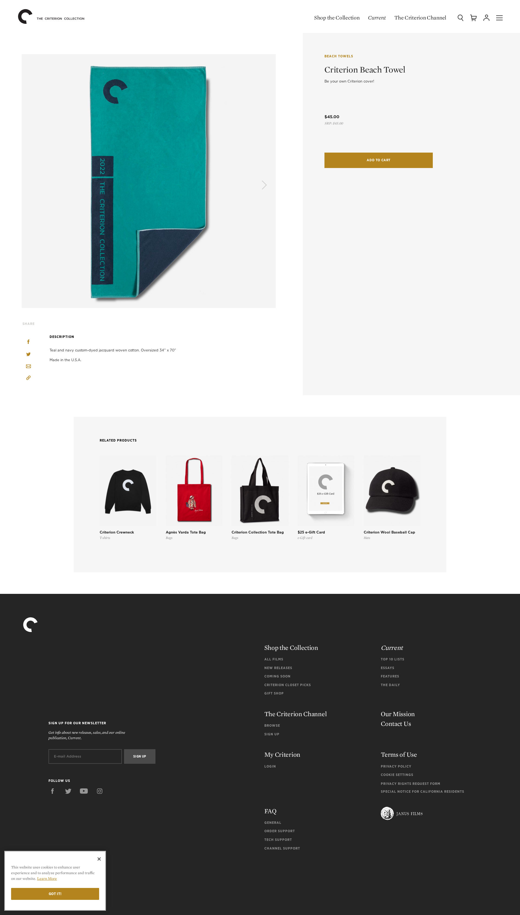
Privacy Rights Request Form (410, 784)
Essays (387, 668)
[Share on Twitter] (28, 354)
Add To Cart (379, 160)
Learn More (47, 878)
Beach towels (338, 56)
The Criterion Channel (420, 17)
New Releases (278, 668)
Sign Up (272, 734)
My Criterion (282, 754)
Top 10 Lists (392, 659)
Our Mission (398, 714)
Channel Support (282, 848)
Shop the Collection (336, 17)
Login (270, 766)
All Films (273, 659)
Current (377, 17)
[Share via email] (28, 367)
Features (390, 676)
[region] (55, 881)
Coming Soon (277, 676)
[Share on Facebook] (28, 342)
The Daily (390, 685)
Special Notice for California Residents (422, 791)
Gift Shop (274, 693)
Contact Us (396, 723)
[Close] (99, 859)
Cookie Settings (397, 775)
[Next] (263, 185)
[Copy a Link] (28, 378)
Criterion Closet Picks (287, 685)
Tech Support (278, 840)
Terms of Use (399, 754)
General (272, 823)
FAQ (270, 811)
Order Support (279, 831)
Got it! (55, 894)
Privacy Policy (396, 766)
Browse (272, 725)
